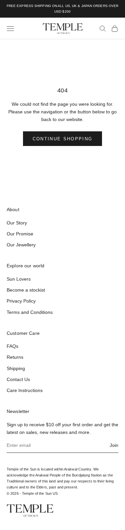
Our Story (17, 222)
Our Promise (20, 233)
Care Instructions (25, 390)
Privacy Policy (21, 301)
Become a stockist (26, 290)
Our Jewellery (21, 244)
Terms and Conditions (30, 312)
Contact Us (18, 379)
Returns (15, 357)
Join (114, 445)
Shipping (16, 368)
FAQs (12, 346)
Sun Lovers (19, 279)
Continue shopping (63, 138)
